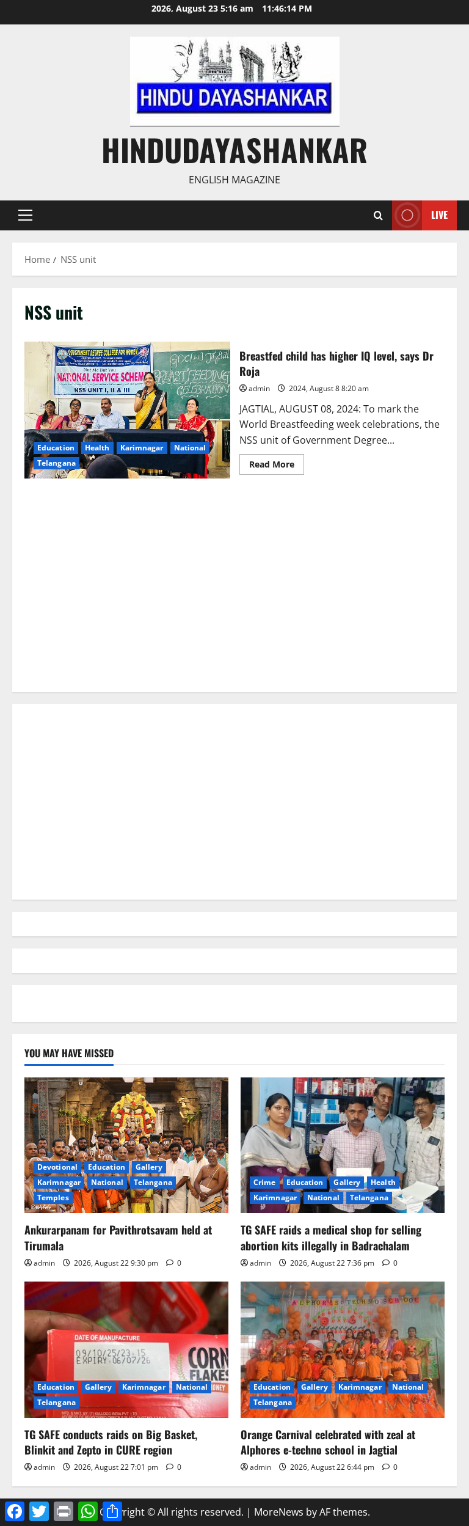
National (190, 447)
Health (97, 447)
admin (259, 388)
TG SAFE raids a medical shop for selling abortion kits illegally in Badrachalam (331, 1237)
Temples (53, 1197)
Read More (276, 466)
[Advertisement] (234, 594)
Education (56, 447)
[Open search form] (378, 215)
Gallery (149, 1167)
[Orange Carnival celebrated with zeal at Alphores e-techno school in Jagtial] (343, 1350)
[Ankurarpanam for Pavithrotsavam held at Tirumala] (126, 1145)
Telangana (56, 463)
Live (439, 214)
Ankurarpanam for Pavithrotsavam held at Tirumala (118, 1237)
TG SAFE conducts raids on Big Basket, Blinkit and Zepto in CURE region (110, 1442)
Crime (264, 1182)
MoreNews (279, 1512)
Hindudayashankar (234, 149)
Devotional (57, 1167)
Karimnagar (142, 447)
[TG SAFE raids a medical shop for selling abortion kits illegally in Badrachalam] (343, 1145)
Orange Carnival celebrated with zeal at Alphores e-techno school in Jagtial (328, 1442)
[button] (25, 215)
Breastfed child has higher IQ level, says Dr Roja (127, 410)
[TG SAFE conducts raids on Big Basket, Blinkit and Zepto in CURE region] (126, 1350)
